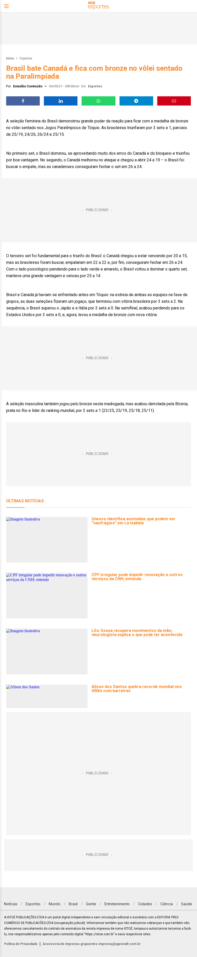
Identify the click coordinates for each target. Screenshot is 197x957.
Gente (91, 904)
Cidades (145, 904)
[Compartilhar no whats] (98, 101)
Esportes (26, 58)
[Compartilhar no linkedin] (60, 101)
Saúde (186, 904)
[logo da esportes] (98, 6)
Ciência (166, 904)
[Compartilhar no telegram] (136, 101)
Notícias (10, 904)
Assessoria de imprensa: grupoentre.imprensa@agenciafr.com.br (92, 944)
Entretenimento (117, 904)
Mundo (55, 904)
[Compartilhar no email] (174, 101)
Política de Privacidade (20, 944)
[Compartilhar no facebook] (23, 101)
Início (10, 58)
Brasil (73, 904)
